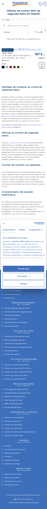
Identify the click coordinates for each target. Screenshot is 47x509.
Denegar (23, 284)
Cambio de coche (11, 485)
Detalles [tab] (22, 230)
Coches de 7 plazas (11, 354)
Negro (4, 64)
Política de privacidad (21, 495)
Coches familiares (11, 351)
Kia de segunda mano (12, 407)
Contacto (8, 456)
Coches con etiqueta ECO (14, 417)
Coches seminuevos (12, 294)
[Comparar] (42, 64)
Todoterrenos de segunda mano (16, 336)
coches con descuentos (18, 143)
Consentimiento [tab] (9, 230)
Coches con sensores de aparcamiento (19, 432)
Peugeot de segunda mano (14, 396)
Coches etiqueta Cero (12, 421)
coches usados (10, 116)
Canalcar (7, 446)
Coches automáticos (12, 315)
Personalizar (22, 276)
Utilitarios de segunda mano (15, 343)
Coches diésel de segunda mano (17, 308)
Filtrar (40, 31)
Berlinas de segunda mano (14, 340)
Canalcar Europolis (11, 460)
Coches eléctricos (11, 326)
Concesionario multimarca (14, 449)
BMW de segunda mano (13, 404)
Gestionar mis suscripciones (24, 499)
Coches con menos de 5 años (15, 375)
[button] (41, 4)
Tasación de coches (12, 477)
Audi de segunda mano (13, 400)
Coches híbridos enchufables (15, 322)
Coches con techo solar (13, 435)
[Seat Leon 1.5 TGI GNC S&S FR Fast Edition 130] (23, 49)
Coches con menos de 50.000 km (17, 368)
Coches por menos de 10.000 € (16, 365)
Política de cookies (34, 495)
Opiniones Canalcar (12, 453)
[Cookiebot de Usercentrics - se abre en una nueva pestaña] (34, 223)
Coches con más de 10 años (15, 379)
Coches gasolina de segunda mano (18, 312)
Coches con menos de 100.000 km (18, 372)
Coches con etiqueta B (13, 425)
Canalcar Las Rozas (12, 464)
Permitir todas (23, 269)
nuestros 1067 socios (21, 241)
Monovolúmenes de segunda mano (18, 347)
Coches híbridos (10, 319)
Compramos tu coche (12, 481)
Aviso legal (10, 495)
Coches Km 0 (9, 298)
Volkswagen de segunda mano (16, 389)
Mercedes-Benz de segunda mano (17, 393)
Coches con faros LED (13, 428)
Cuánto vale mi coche (12, 474)
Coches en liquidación (13, 291)
